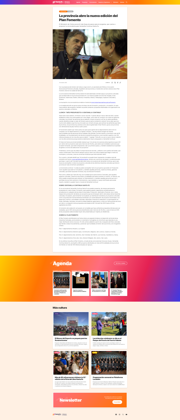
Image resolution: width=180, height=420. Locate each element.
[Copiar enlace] (120, 82)
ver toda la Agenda (120, 263)
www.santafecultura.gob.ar (80, 159)
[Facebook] (117, 82)
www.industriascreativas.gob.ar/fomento (103, 102)
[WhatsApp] (112, 82)
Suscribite (117, 402)
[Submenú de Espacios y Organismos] (111, 2)
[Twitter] (115, 82)
